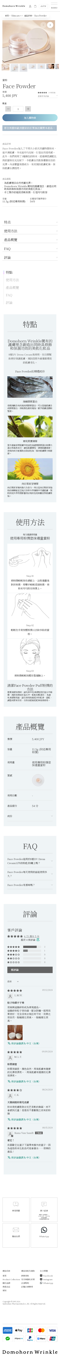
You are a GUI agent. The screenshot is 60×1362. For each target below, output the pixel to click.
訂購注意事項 (27, 1286)
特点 (7, 222)
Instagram (47, 1279)
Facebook (48, 1275)
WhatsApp (48, 1283)
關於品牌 (6, 1283)
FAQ (7, 249)
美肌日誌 (6, 1286)
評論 (7, 258)
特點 (9, 272)
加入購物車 (30, 117)
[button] (43, 92)
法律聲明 (25, 1283)
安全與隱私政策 (28, 1279)
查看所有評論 (43, 96)
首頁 (4, 1275)
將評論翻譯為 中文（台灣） (26, 1043)
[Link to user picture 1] (15, 1032)
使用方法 (10, 231)
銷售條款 (25, 1275)
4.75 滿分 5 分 (31, 936)
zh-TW (43, 6)
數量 (4, 103)
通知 (4, 1290)
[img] (14, 990)
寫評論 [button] (15, 970)
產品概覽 (10, 240)
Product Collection (11, 1279)
